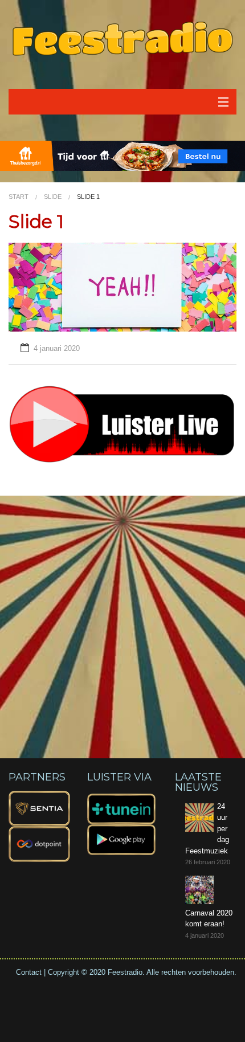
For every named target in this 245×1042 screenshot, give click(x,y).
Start (18, 196)
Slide (53, 196)
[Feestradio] (122, 38)
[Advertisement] (122, 618)
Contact (29, 972)
